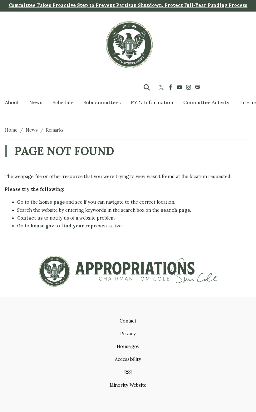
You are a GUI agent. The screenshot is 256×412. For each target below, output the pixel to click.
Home (11, 130)
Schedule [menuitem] (63, 102)
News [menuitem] (35, 102)
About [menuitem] (12, 102)
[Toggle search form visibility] (146, 87)
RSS (128, 372)
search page (175, 210)
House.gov (128, 346)
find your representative (91, 226)
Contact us (30, 218)
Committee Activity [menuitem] (206, 102)
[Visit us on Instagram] (189, 87)
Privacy (128, 334)
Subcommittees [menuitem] (102, 102)
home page (52, 202)
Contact (128, 321)
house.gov (42, 226)
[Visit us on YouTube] (180, 87)
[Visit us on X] (162, 87)
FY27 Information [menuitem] (152, 102)
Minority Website (128, 385)
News (32, 130)
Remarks (55, 130)
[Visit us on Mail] (198, 87)
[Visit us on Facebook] (171, 87)
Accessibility (128, 359)
